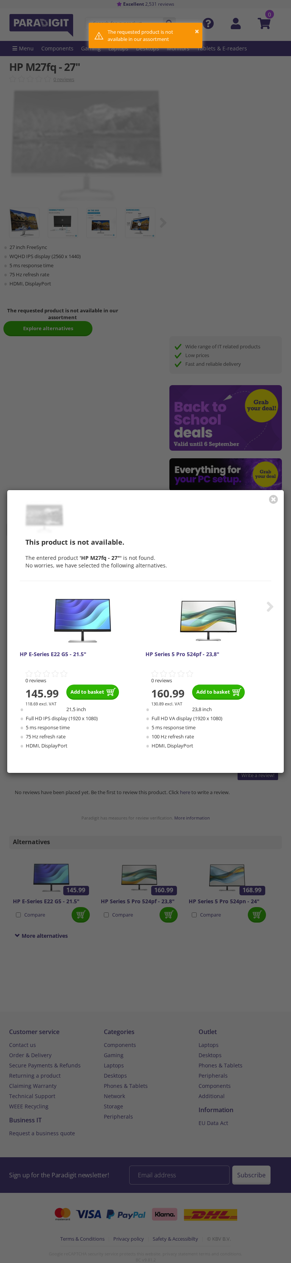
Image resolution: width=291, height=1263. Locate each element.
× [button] (197, 31)
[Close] (273, 499)
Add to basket (87, 691)
